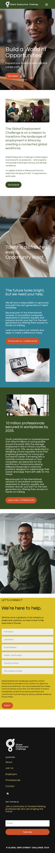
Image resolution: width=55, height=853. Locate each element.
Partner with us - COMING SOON (22, 341)
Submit (7, 705)
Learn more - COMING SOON (21, 500)
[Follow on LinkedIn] (7, 793)
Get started (13, 76)
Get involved (13, 185)
